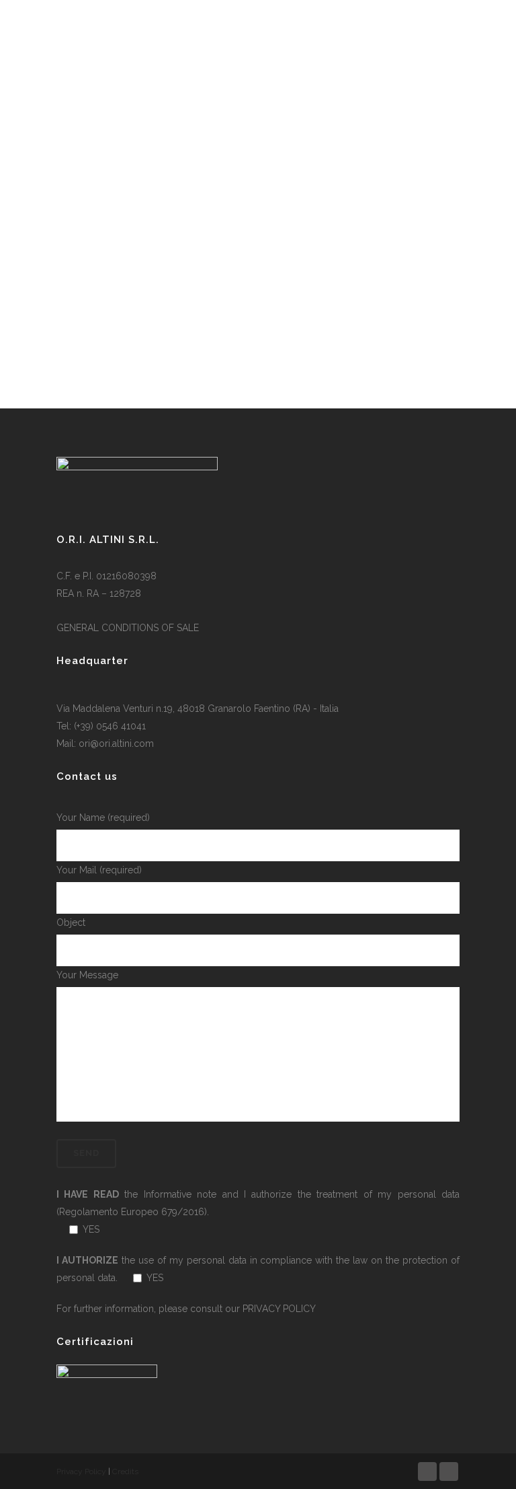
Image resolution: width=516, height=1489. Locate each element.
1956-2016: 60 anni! (309, 225)
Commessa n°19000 (122, 309)
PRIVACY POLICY (279, 1308)
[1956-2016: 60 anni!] (337, 143)
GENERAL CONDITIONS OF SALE (127, 627)
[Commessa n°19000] (150, 185)
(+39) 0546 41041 (110, 726)
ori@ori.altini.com (116, 743)
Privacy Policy (81, 1471)
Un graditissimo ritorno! (333, 326)
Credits (125, 1471)
